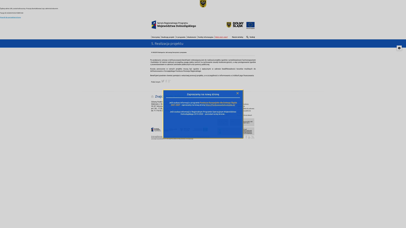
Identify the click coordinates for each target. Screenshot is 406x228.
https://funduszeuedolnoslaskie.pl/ (220, 105)
